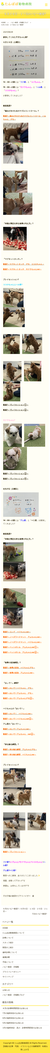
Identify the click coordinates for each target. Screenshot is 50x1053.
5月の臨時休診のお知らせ (13, 1023)
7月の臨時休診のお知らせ (13, 1013)
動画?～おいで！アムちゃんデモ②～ (18, 698)
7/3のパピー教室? (39, 914)
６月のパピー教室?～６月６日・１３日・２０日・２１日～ (25, 910)
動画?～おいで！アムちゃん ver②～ (19, 734)
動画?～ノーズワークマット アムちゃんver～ (22, 637)
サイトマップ (8, 976)
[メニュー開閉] (46, 5)
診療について (8, 938)
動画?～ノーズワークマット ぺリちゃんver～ (22, 642)
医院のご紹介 (8, 947)
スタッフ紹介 (8, 942)
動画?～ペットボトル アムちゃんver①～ (21, 647)
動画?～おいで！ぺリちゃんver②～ (18, 719)
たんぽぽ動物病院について (13, 933)
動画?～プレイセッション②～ (16, 410)
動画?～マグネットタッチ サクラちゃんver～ (22, 269)
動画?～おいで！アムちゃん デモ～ (18, 693)
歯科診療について (10, 952)
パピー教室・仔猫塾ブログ (19, 22)
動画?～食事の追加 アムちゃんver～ (18, 673)
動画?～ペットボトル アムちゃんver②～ (21, 652)
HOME (3, 22)
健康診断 (6, 957)
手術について (8, 962)
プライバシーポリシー (12, 972)
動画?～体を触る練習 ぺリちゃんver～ (19, 754)
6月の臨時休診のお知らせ (13, 1018)
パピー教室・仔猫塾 (11, 967)
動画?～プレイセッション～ (14, 852)
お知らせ (6, 990)
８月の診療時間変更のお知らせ (15, 1008)
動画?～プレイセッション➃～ (16, 479)
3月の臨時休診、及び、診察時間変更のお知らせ (22, 1028)
